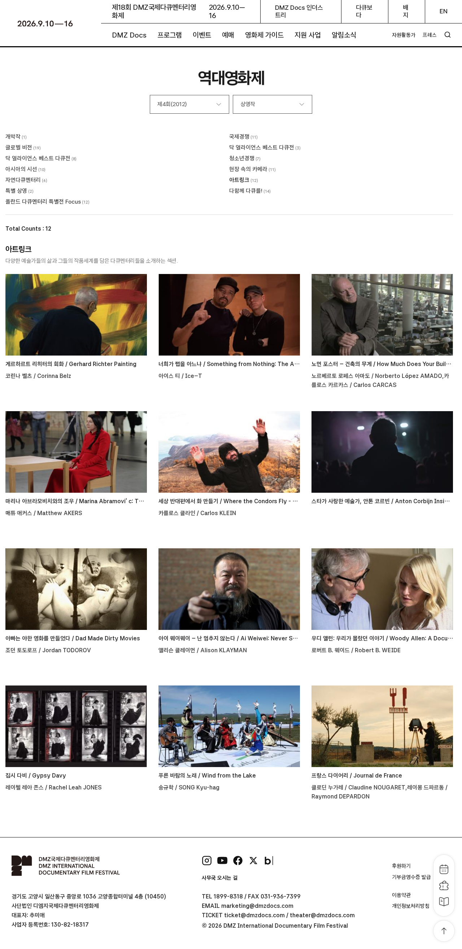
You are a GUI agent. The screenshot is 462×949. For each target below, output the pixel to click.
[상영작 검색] (447, 34)
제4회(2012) (172, 104)
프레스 (430, 35)
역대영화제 (231, 78)
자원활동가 (403, 35)
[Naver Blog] (269, 861)
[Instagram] (207, 861)
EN (444, 11)
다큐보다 (364, 11)
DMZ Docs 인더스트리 (299, 11)
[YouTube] (222, 861)
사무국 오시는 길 (219, 878)
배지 (405, 11)
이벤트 (202, 35)
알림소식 (344, 35)
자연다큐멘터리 (23, 180)
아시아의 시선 (21, 169)
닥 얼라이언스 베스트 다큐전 (261, 147)
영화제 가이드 (264, 35)
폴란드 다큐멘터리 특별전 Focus (43, 201)
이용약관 (401, 895)
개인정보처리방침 (411, 906)
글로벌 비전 (18, 147)
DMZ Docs (129, 35)
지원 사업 (308, 35)
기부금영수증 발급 (411, 877)
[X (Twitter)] (253, 861)
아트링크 (239, 180)
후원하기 (401, 866)
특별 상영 (16, 190)
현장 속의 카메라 (248, 169)
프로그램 (169, 35)
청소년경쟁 (241, 158)
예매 (228, 35)
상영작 (247, 104)
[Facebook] (238, 861)
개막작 (13, 136)
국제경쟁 (239, 136)
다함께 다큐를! (245, 190)
